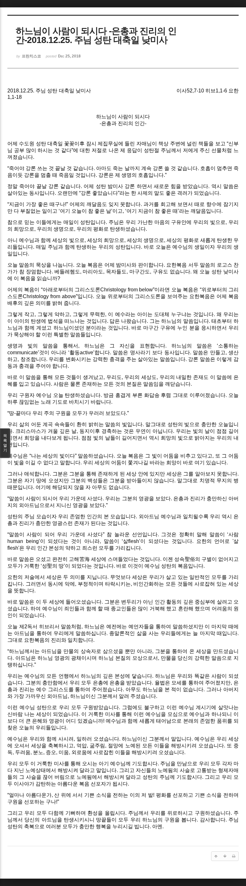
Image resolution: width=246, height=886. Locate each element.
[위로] (215, 856)
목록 (5, 443)
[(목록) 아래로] (224, 856)
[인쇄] (233, 856)
